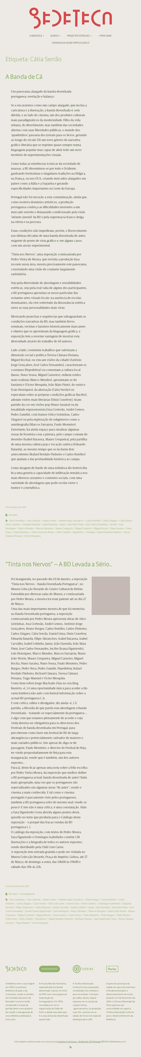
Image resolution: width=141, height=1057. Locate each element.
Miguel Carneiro (83, 528)
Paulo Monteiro (21, 532)
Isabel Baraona (50, 524)
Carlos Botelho (93, 520)
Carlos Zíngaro (109, 520)
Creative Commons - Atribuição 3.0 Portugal (79, 1041)
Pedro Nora (11, 918)
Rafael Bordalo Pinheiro (109, 532)
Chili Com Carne (56, 903)
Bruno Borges (92, 899)
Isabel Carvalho (61, 907)
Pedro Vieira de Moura (43, 532)
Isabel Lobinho (78, 907)
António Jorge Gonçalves (70, 520)
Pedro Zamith (63, 532)
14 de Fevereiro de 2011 (17, 886)
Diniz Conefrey (13, 524)
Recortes (13, 515)
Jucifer (113, 524)
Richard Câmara (83, 918)
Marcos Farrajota (44, 528)
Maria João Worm (117, 911)
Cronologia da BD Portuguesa (70, 42)
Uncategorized (27, 893)
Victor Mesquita (32, 536)
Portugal (90, 532)
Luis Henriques (61, 911)
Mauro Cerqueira (64, 528)
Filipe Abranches (24, 907)
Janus (63, 524)
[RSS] (70, 1047)
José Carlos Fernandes (97, 524)
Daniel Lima (73, 903)
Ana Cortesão (33, 520)
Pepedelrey (78, 532)
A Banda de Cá (24, 76)
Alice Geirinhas (17, 520)
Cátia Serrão (125, 520)
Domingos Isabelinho (109, 903)
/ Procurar (104, 35)
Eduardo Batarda (31, 524)
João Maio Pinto (76, 524)
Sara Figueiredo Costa (105, 918)
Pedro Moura (123, 915)
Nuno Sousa (75, 915)
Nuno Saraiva (117, 528)
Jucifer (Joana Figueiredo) (38, 911)
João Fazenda (103, 907)
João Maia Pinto (120, 907)
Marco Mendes (26, 528)
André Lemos (49, 520)
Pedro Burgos (108, 915)
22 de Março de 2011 (16, 507)
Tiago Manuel (23, 922)
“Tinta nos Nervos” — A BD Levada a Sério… (59, 564)
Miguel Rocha (101, 528)
